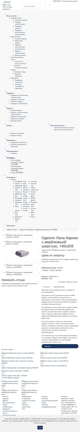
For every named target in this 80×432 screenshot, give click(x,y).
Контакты (25, 405)
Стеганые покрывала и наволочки (19, 86)
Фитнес (33, 192)
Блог (23, 409)
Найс (24, 181)
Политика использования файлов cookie (50, 400)
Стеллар (34, 181)
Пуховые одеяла (20, 39)
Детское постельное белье (21, 66)
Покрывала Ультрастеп (19, 81)
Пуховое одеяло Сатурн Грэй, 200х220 (54, 358)
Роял (24, 194)
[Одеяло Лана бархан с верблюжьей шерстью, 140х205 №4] (22, 273)
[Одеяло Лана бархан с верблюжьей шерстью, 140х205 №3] (22, 266)
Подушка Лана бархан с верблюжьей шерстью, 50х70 (10, 392)
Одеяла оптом (16, 36)
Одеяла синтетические (20, 52)
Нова (24, 183)
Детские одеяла (20, 55)
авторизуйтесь (55, 259)
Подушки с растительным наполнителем (20, 32)
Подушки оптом (16, 18)
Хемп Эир (32, 205)
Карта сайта (26, 407)
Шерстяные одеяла (19, 42)
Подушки (5, 398)
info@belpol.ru (71, 405)
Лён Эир (16, 213)
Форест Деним (33, 199)
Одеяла (5, 400)
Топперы (14, 153)
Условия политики (40, 423)
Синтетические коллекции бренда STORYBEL (17, 168)
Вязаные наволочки (18, 75)
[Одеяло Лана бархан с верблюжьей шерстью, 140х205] (22, 236)
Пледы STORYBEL (17, 172)
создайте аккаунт (69, 259)
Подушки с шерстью (18, 27)
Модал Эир (17, 220)
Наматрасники (7, 407)
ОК (40, 428)
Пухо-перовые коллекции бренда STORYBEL (17, 162)
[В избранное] (3, 355)
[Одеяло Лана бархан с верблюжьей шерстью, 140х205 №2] (22, 253)
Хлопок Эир (33, 209)
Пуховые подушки (21, 20)
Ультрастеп (34, 190)
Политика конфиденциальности (49, 406)
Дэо (16, 196)
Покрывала (14, 78)
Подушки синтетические (20, 23)
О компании (26, 398)
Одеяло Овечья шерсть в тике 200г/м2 (54, 366)
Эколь (33, 217)
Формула (34, 202)
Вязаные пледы (20, 72)
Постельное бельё (8, 403)
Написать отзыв (71, 282)
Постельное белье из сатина (20, 62)
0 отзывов (61, 282)
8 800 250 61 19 (58, 1)
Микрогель (18, 217)
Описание (46, 287)
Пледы (13, 70)
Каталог (13, 179)
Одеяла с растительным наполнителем (20, 47)
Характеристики (59, 287)
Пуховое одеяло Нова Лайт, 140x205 (14, 375)
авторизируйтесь (16, 283)
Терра (33, 188)
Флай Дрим (32, 195)
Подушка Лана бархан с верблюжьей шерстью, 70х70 (30, 392)
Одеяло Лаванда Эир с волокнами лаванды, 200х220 (20, 368)
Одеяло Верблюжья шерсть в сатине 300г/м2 (17, 358)
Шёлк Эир (32, 213)
